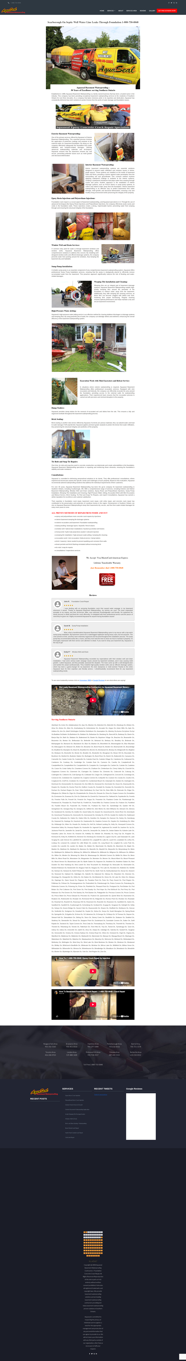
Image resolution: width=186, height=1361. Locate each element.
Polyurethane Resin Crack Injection (74, 1100)
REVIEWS (143, 11)
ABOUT (120, 11)
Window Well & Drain (71, 1119)
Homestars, (84, 680)
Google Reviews (99, 680)
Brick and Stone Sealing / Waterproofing (75, 1123)
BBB (89, 680)
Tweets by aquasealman (100, 1094)
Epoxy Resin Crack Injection (72, 1095)
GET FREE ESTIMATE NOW (167, 11)
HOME (102, 11)
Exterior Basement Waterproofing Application (77, 1109)
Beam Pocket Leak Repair (72, 1128)
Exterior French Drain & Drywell (73, 1105)
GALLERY (152, 11)
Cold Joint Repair (69, 1137)
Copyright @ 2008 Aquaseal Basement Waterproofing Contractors (93, 1268)
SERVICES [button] (110, 11)
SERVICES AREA (131, 11)
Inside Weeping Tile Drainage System (75, 1114)
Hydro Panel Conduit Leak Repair (74, 1133)
